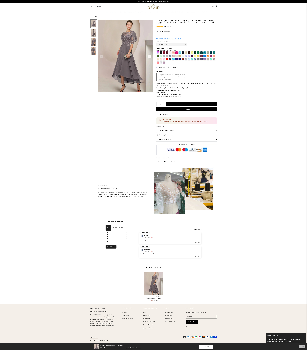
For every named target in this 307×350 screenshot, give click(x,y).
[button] (92, 6)
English (97, 6)
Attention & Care (148, 328)
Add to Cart (206, 346)
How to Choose (148, 325)
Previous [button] (101, 56)
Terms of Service (170, 322)
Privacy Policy (169, 312)
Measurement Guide (149, 322)
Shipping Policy (169, 318)
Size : (163, 41)
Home (95, 16)
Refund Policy (169, 315)
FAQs (144, 312)
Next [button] (149, 56)
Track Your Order (127, 318)
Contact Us (125, 315)
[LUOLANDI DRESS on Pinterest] (186, 326)
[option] (125, 56)
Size (128, 345)
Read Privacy (288, 341)
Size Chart (146, 318)
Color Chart (147, 315)
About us (125, 312)
